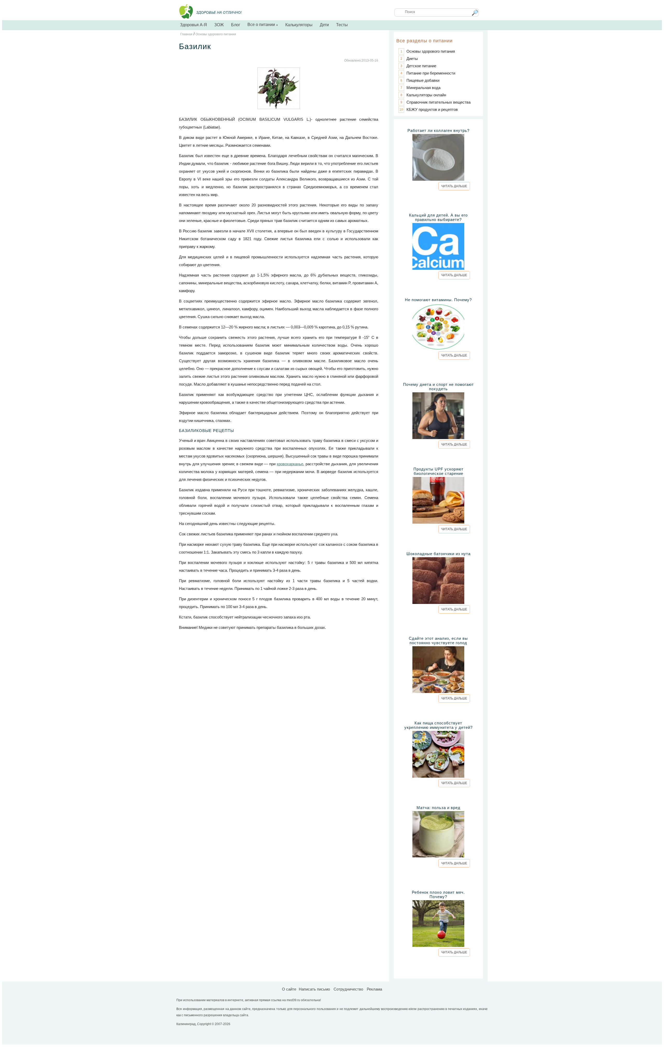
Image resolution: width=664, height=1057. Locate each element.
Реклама (374, 989)
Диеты (412, 58)
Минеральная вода (423, 87)
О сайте (289, 989)
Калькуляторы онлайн (426, 95)
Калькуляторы (299, 25)
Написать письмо (314, 989)
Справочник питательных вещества (438, 102)
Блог (235, 25)
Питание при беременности (430, 73)
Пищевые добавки (422, 80)
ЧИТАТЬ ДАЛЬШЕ (454, 186)
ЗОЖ (219, 25)
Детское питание (421, 66)
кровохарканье (290, 464)
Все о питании (262, 24)
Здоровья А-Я (193, 25)
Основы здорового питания (430, 51)
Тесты (342, 25)
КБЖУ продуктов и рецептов (432, 109)
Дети (324, 25)
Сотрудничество (348, 989)
